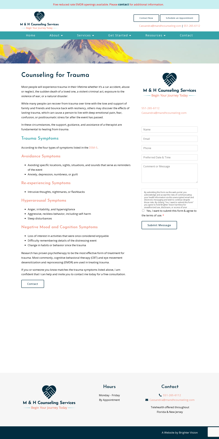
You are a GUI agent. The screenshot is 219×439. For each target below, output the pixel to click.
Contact (186, 35)
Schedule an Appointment (179, 18)
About (55, 35)
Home (30, 35)
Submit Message (159, 225)
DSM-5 (93, 147)
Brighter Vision (188, 432)
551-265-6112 (192, 26)
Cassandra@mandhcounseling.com (160, 26)
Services (84, 35)
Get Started (118, 35)
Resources (153, 35)
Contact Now (146, 18)
